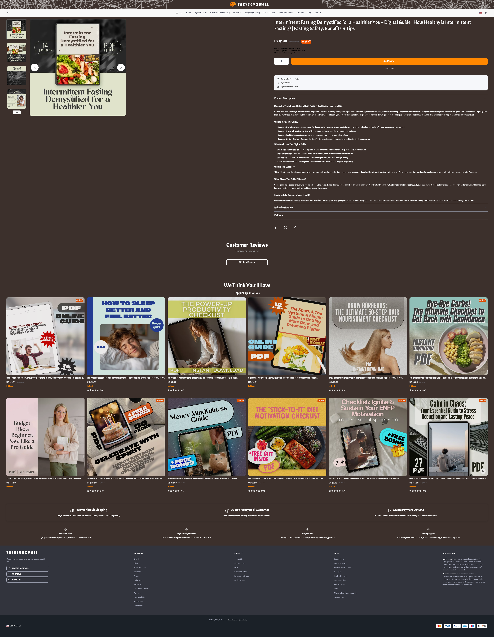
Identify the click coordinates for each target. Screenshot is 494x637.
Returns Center (240, 572)
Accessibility (243, 620)
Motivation (237, 13)
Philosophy (138, 601)
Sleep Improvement (286, 13)
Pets (336, 589)
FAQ (236, 567)
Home (188, 13)
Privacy (234, 620)
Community (138, 606)
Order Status (239, 580)
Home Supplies (340, 580)
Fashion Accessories (342, 567)
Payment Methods (241, 576)
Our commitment (450, 574)
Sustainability (139, 597)
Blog (309, 13)
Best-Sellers (339, 559)
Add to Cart (389, 61)
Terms (230, 620)
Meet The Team (140, 567)
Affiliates (138, 584)
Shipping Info (239, 563)
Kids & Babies (339, 584)
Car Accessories (340, 563)
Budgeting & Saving (252, 13)
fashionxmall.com (450, 559)
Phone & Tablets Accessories (345, 593)
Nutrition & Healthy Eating (220, 13)
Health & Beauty (340, 576)
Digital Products (200, 13)
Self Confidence (269, 13)
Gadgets (337, 572)
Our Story (138, 559)
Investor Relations (141, 589)
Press (136, 576)
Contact (318, 13)
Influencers (138, 580)
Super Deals (339, 597)
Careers (137, 572)
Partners (137, 593)
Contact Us (238, 559)
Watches (300, 13)
